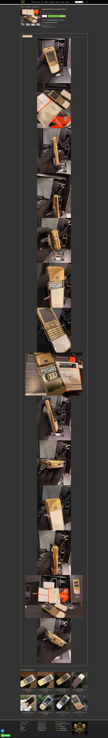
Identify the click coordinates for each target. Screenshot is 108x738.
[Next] (38, 16)
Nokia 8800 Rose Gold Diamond (28, 712)
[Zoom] (22, 21)
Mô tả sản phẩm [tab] (27, 36)
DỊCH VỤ (62, 2)
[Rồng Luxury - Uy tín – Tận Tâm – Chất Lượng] (25, 2)
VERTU (38, 2)
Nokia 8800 (28, 7)
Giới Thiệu (33, 2)
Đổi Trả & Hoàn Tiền (41, 725)
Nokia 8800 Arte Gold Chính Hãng (62, 712)
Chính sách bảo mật (41, 730)
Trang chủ (23, 7)
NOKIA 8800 (46, 2)
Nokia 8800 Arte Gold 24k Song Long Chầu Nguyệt (45, 690)
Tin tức (67, 2)
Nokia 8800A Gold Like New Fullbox (79, 712)
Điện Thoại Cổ (23, 730)
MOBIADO (52, 2)
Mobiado (22, 728)
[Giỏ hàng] (86, 2)
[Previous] (22, 16)
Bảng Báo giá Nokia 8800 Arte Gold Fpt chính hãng (79, 690)
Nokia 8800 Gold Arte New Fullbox (49, 27)
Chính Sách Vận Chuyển (42, 728)
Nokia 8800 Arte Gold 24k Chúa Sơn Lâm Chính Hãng (62, 690)
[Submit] (82, 2)
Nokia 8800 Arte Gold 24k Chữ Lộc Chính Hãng (28, 690)
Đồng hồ (58, 2)
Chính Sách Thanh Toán (42, 727)
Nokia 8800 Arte (35, 7)
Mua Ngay (62, 16)
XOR (42, 2)
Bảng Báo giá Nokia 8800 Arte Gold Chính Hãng (45, 713)
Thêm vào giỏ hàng (53, 16)
